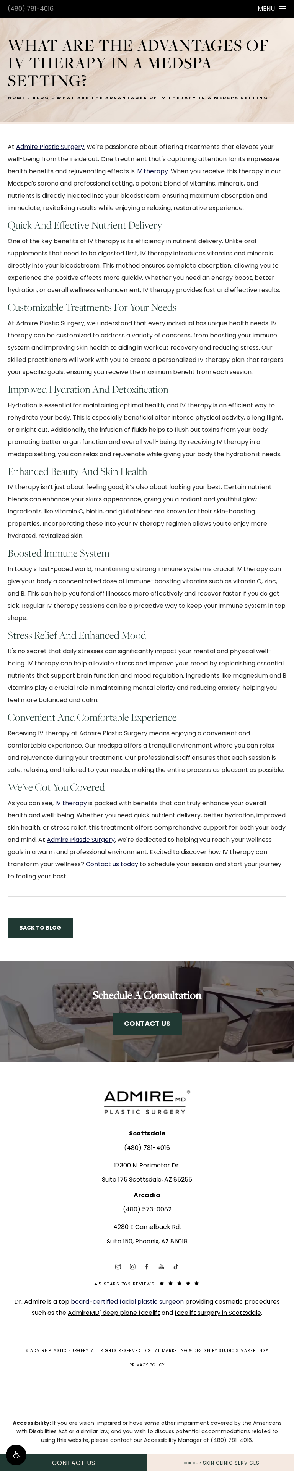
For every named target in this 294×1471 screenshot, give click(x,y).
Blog (41, 98)
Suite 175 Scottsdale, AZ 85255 (147, 1180)
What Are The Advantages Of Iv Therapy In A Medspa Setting (163, 98)
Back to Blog (40, 928)
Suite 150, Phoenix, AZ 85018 (147, 1242)
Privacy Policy (147, 1365)
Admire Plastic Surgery (50, 147)
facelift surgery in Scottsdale (218, 1313)
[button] (16, 1455)
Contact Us (147, 1024)
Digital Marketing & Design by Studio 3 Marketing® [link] (205, 1351)
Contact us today (112, 865)
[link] (147, 1150)
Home (17, 98)
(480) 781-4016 (31, 9)
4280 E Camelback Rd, (147, 1227)
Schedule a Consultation (147, 995)
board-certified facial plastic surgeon (128, 1302)
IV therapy (152, 172)
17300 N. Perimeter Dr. (147, 1166)
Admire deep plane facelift (114, 1313)
